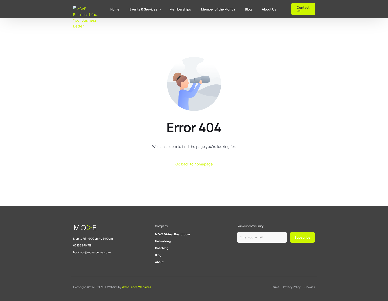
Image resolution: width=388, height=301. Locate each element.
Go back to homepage (194, 164)
